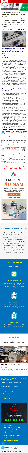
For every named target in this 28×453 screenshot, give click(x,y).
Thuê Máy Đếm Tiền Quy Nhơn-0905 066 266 (13, 29)
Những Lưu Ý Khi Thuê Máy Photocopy (10, 364)
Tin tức (15, 451)
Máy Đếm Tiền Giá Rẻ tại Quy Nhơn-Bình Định (14, 129)
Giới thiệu (9, 451)
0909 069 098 (8, 388)
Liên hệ (19, 451)
